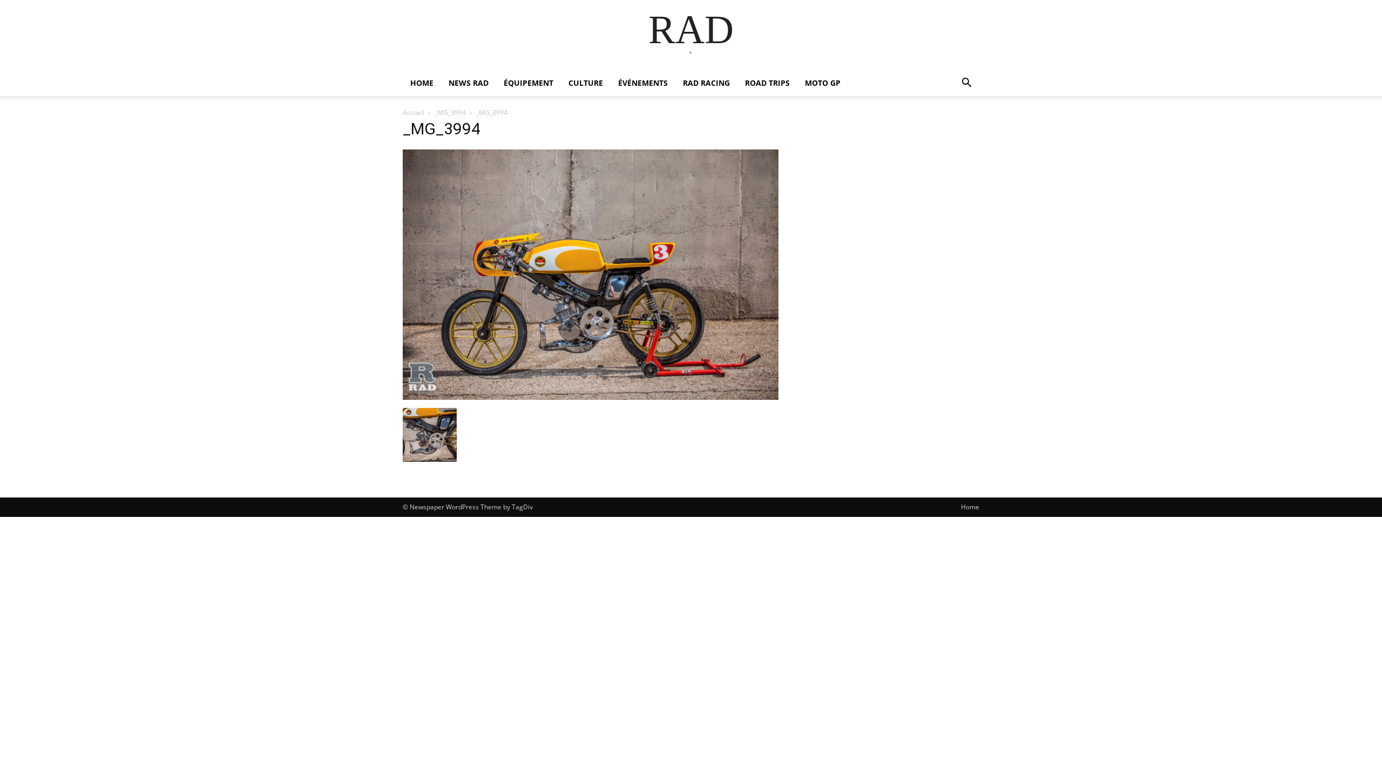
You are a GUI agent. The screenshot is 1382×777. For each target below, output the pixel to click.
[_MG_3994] (590, 396)
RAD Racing (706, 83)
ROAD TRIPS (767, 83)
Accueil (413, 112)
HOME (421, 83)
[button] (966, 84)
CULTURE (585, 83)
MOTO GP (823, 83)
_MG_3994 (450, 112)
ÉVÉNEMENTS (643, 83)
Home (970, 507)
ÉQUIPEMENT (528, 83)
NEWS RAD (469, 83)
